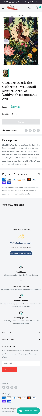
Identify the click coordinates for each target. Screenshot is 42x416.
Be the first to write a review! (21, 253)
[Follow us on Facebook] (3, 387)
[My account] (34, 8)
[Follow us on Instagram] (11, 387)
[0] (38, 7)
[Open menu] (3, 8)
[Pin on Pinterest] (30, 130)
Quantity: (5, 114)
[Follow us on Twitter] (7, 387)
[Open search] (29, 8)
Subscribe (9, 369)
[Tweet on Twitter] (34, 130)
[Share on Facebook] (26, 130)
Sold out (21, 122)
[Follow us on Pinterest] (15, 387)
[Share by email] (38, 130)
